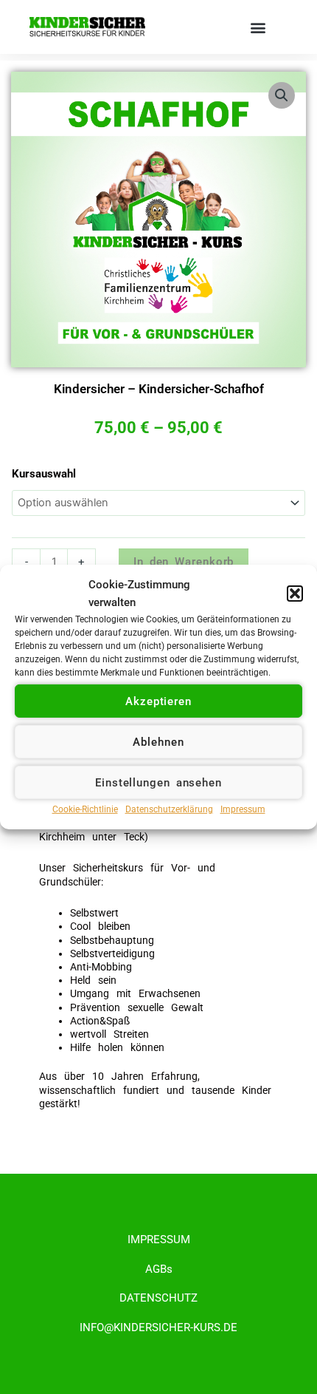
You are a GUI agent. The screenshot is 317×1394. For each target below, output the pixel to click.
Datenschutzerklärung (169, 809)
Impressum (242, 809)
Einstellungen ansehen (158, 782)
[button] (295, 593)
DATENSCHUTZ (158, 1298)
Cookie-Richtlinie (85, 809)
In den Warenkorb (183, 561)
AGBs (159, 1269)
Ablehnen (158, 742)
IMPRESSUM (159, 1239)
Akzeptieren (158, 701)
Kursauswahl (44, 473)
